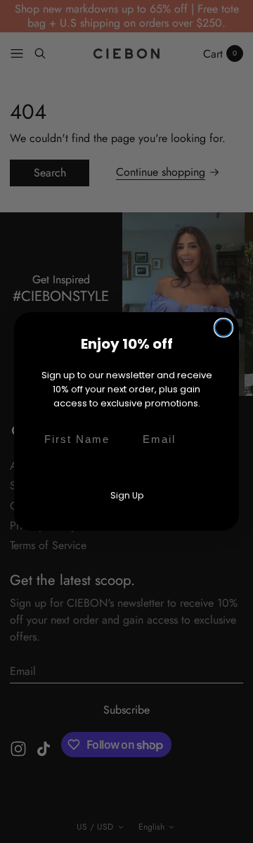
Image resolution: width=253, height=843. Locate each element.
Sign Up (126, 495)
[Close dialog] (223, 327)
